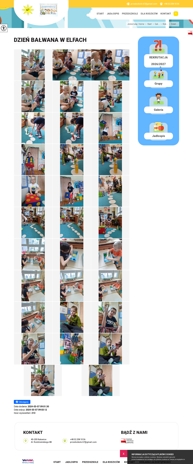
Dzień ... (173, 24)
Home (141, 24)
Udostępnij (23, 402)
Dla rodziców (149, 13)
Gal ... (156, 24)
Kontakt (166, 13)
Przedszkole (130, 13)
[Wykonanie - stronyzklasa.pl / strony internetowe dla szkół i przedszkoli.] (28, 461)
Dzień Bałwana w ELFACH (50, 40)
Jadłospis (113, 13)
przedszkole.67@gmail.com (144, 4)
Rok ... (164, 24)
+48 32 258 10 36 (171, 4)
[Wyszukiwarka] (176, 14)
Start (100, 13)
